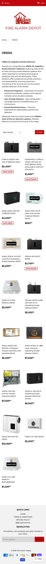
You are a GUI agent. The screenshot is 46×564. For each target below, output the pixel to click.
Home (4, 40)
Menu (7, 3)
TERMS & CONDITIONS (23, 517)
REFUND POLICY (23, 520)
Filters (40, 132)
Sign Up (39, 539)
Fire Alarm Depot (24, 550)
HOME (23, 514)
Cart (42, 3)
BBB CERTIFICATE (23, 523)
